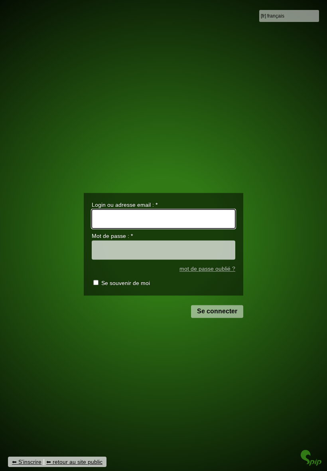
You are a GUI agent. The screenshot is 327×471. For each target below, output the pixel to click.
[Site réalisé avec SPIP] (311, 463)
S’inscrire (29, 462)
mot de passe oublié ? (207, 269)
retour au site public (77, 462)
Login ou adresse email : (125, 205)
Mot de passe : (112, 236)
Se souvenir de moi (125, 283)
